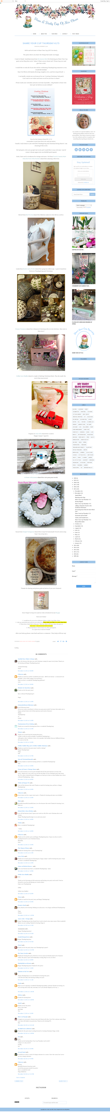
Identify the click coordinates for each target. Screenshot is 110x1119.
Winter (85, 449)
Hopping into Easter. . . (78, 249)
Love (92, 432)
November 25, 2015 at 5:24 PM (25, 807)
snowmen (80, 465)
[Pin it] (66, 641)
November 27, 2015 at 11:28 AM (26, 991)
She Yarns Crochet (23, 953)
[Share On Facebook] (61, 641)
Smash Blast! (78, 495)
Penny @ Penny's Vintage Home (27, 769)
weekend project (88, 467)
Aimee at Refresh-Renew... (25, 866)
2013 (75, 547)
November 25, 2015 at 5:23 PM (25, 797)
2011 (75, 552)
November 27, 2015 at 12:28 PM (26, 999)
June (76, 532)
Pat (19, 1036)
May (76, 534)
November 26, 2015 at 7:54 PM (25, 968)
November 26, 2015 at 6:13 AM (25, 925)
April (76, 536)
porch (74, 465)
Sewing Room (76, 439)
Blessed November (80, 521)
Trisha (20, 822)
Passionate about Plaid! (81, 515)
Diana (19, 897)
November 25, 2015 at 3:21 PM (25, 728)
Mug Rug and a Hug (80, 497)
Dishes (90, 419)
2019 (75, 480)
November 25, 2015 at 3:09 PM (25, 684)
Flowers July (90, 421)
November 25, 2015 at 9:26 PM (25, 893)
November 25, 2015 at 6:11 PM (25, 853)
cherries (82, 452)
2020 (75, 478)
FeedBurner (86, 182)
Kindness (82, 432)
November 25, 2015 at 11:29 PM (26, 915)
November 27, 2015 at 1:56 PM (25, 1013)
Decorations (83, 419)
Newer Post (19, 1081)
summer (86, 465)
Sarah (19, 983)
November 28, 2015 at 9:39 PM (25, 1058)
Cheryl (19, 945)
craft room (90, 454)
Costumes (89, 411)
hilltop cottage (77, 460)
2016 (75, 486)
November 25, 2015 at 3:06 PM (25, 671)
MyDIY (20, 1003)
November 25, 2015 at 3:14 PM (25, 701)
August (77, 528)
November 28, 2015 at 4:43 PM (25, 1048)
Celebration (76, 411)
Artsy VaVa (21, 856)
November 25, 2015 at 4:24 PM (25, 789)
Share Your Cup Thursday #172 (83, 519)
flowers (85, 457)
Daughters (90, 416)
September (78, 526)
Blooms (75, 409)
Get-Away (89, 424)
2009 (75, 556)
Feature (84, 421)
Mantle (74, 434)
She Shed (75, 442)
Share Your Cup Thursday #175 (83, 499)
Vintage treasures (77, 449)
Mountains (90, 434)
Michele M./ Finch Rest (24, 688)
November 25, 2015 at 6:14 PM (25, 863)
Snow (80, 442)
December (77, 491)
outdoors (82, 462)
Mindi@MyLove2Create (24, 963)
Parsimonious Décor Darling (26, 724)
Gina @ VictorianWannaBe (25, 759)
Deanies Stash (22, 905)
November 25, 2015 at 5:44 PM (25, 844)
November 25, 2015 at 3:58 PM (25, 766)
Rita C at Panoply (23, 1017)
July (76, 530)
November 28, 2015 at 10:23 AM (26, 1025)
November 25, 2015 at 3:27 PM (25, 756)
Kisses (87, 432)
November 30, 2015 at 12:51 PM (26, 1074)
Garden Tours (81, 424)
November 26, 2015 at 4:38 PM (25, 960)
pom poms (89, 462)
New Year (75, 437)
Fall (79, 421)
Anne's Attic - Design (24, 919)
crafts (74, 457)
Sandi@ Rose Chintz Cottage (26, 659)
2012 (75, 549)
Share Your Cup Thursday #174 (83, 503)
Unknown (20, 674)
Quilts (92, 437)
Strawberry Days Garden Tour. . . (81, 286)
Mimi (19, 801)
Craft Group (86, 414)
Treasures (83, 444)
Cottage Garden (77, 414)
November (77, 493)
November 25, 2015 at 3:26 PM (25, 742)
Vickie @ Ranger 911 (23, 783)
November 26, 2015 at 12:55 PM (26, 950)
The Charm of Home (23, 848)
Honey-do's (75, 432)
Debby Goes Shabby (23, 874)
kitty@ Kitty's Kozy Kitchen (25, 811)
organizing (75, 462)
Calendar (80, 409)
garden (90, 457)
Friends (74, 424)
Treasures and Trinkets (78, 447)
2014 (75, 545)
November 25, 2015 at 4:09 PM (25, 779)
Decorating (76, 419)
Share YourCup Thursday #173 (83, 513)
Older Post (62, 1081)
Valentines (89, 447)
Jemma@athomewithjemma (26, 705)
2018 (75, 482)
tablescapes (76, 467)
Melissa (20, 995)
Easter (74, 421)
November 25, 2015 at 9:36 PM (25, 901)
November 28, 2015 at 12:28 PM (26, 1033)
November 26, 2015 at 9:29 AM (25, 941)
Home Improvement (77, 429)
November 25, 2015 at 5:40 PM (25, 819)
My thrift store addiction (25, 1028)
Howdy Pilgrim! (79, 501)
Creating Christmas (77, 416)
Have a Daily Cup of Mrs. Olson (50, 1109)
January (77, 543)
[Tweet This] (58, 641)
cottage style (82, 454)
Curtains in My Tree (23, 971)
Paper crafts (82, 437)
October (77, 524)
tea (81, 467)
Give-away (75, 426)
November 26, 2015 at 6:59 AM (25, 933)
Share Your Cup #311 (77, 353)
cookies (75, 454)
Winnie (20, 732)
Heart (91, 426)
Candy (86, 409)
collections (89, 452)
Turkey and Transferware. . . (82, 517)
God (80, 426)
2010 (75, 554)
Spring (84, 442)
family (79, 457)
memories (91, 460)
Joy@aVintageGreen (23, 937)
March (76, 539)
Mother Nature (82, 434)
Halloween (86, 426)
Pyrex (88, 437)
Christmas (83, 411)
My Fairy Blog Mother (65, 1109)
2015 (75, 489)
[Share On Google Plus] (63, 641)
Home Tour (86, 429)
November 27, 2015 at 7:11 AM (25, 980)
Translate (88, 207)
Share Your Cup (84, 439)
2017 (75, 484)
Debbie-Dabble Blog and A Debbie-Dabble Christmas (32, 745)
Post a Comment (20, 1077)
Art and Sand (21, 1052)
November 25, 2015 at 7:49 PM (25, 871)
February (77, 541)
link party (85, 460)
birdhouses (75, 452)
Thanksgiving (76, 444)
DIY (85, 416)
